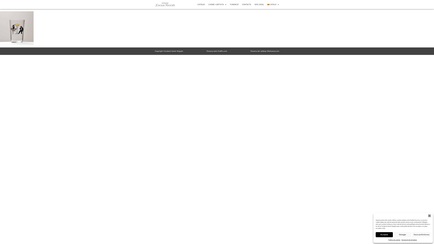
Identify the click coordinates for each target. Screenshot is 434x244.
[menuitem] (271, 4)
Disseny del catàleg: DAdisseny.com (264, 51)
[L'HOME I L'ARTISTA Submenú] (226, 4)
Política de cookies (394, 240)
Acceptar (384, 234)
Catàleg (201, 4)
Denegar (402, 234)
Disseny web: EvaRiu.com (217, 51)
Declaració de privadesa (409, 240)
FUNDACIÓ (234, 4)
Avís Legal (259, 4)
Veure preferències (421, 234)
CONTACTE (246, 4)
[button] (429, 216)
